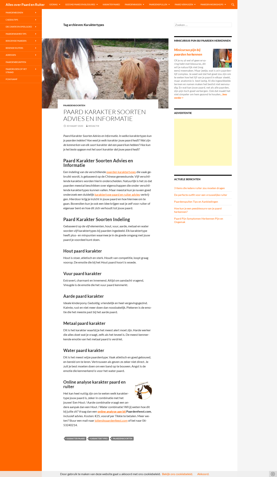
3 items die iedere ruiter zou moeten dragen (199, 188)
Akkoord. (203, 474)
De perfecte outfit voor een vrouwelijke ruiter (200, 194)
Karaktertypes (99, 438)
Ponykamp (11, 79)
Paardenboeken (14, 12)
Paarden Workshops (211, 4)
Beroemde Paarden (16, 41)
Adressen (11, 55)
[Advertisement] (203, 142)
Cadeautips (12, 19)
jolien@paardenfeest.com (111, 420)
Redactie (93, 125)
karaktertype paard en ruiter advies (117, 194)
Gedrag (53, 4)
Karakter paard (76, 438)
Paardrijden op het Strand (16, 70)
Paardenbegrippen (16, 62)
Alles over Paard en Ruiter (25, 4)
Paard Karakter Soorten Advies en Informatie (104, 115)
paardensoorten (122, 438)
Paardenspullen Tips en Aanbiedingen (196, 201)
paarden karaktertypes (121, 172)
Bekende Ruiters (14, 48)
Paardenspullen (158, 4)
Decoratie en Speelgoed (19, 26)
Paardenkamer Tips (16, 34)
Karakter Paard (111, 4)
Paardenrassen (133, 4)
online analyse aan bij (112, 411)
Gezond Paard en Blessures (80, 4)
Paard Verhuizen (184, 4)
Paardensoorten (74, 105)
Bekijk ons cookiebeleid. (177, 474)
